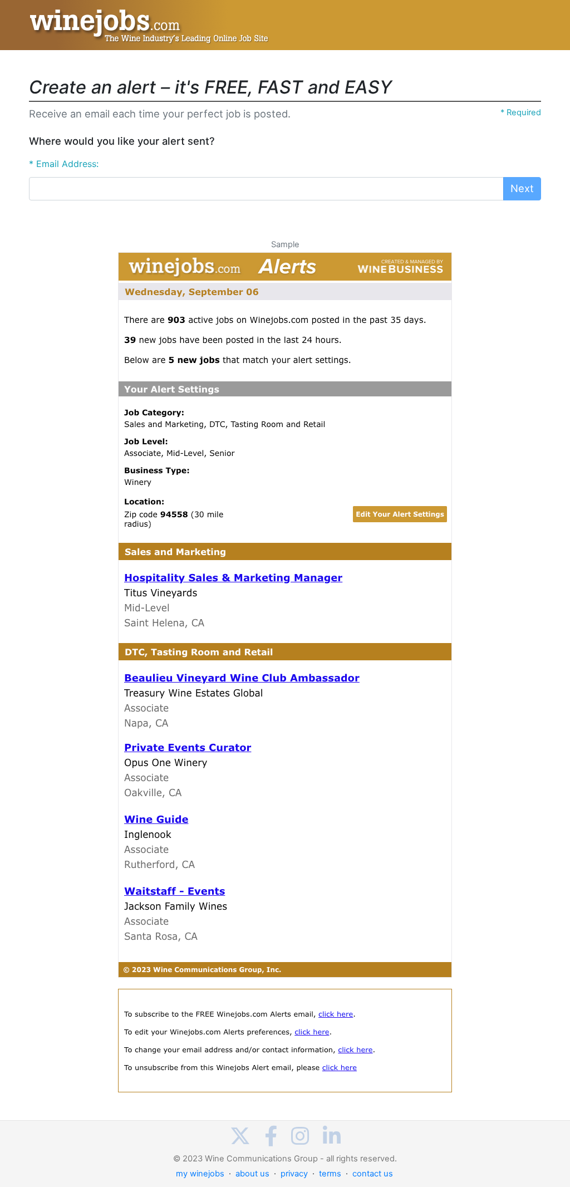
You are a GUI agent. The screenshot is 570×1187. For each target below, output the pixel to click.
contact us (372, 1174)
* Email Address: (64, 163)
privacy (294, 1174)
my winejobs (200, 1174)
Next (522, 188)
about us (252, 1174)
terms (330, 1174)
